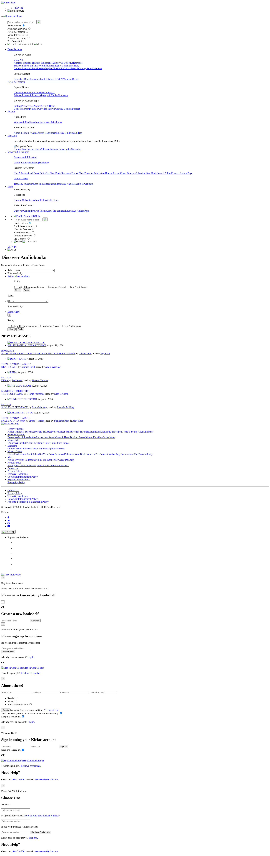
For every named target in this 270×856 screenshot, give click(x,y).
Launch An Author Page (77, 210)
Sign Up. (33, 837)
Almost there (8, 652)
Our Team (20, 465)
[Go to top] (8, 532)
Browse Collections (23, 200)
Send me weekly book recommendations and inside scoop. (30, 713)
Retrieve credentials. (31, 673)
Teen (42, 92)
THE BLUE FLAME (12, 394)
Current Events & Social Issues (29, 68)
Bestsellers (19, 79)
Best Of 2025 (56, 79)
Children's (97, 68)
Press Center (43, 465)
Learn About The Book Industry (137, 454)
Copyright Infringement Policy (23, 476)
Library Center (21, 178)
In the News (35, 108)
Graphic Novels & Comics (57, 68)
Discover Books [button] (15, 429)
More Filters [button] (14, 311)
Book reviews (15, 25)
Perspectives (27, 106)
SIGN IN (18, 8)
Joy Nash (105, 353)
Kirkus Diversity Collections (22, 459)
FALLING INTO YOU (13, 420)
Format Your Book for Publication (88, 173)
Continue (35, 621)
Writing (17, 162)
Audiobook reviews (18, 28)
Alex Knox (77, 420)
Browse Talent (38, 210)
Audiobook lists (42, 79)
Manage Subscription (60, 149)
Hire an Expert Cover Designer (120, 173)
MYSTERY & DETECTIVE (15, 391)
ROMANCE (7, 350)
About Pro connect (55, 210)
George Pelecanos (36, 394)
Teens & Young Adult (81, 68)
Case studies (39, 183)
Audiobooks (20, 62)
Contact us (13, 468)
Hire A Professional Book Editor (30, 173)
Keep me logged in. (11, 716)
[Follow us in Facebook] (8, 517)
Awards (37, 106)
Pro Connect (14, 41)
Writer (11, 701)
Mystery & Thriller (49, 95)
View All (18, 60)
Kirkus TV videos (94, 437)
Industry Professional (18, 704)
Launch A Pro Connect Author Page (174, 173)
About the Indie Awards (25, 133)
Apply (26, 290)
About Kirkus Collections (45, 200)
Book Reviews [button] (15, 49)
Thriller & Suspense (42, 62)
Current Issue (20, 149)
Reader (11, 698)
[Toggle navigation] (2, 16)
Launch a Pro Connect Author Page (103, 454)
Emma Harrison (37, 420)
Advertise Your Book (146, 173)
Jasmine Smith (28, 367)
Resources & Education (25, 157)
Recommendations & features (59, 183)
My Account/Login (64, 459)
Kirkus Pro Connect (45, 459)
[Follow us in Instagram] (9, 523)
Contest (28, 465)
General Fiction (21, 92)
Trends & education (23, 183)
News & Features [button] (16, 82)
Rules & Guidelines (65, 133)
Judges (78, 133)
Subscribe (76, 149)
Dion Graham (61, 394)
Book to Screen (21, 108)
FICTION (6, 377)
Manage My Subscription (42, 448)
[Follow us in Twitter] (9, 520)
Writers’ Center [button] (15, 451)
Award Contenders (46, 133)
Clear (17, 290)
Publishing (33, 162)
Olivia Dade (85, 353)
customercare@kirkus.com (46, 779)
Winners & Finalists (23, 122)
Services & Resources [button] (18, 152)
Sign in (5, 710)
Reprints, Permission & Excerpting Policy (19, 481)
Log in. (31, 657)
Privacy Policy (15, 471)
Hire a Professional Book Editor (23, 454)
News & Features (16, 31)
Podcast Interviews (17, 38)
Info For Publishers (59, 465)
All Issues (45, 149)
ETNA (5, 380)
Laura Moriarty (40, 407)
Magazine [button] (12, 135)
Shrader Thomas (40, 380)
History (75, 65)
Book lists (29, 79)
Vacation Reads (70, 79)
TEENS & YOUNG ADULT (16, 364)
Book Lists (23, 437)
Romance (77, 62)
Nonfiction (45, 65)
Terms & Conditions (18, 474)
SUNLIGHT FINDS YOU (15, 407)
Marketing (44, 162)
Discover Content (22, 210)
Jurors (59, 122)
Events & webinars (83, 183)
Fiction (29, 62)
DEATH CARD (9, 367)
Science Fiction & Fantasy (27, 65)
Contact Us (13, 490)
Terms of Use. (52, 710)
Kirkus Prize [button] (14, 440)
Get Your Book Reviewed (58, 173)
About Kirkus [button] (14, 462)
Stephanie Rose (62, 420)
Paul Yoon (17, 380)
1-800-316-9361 (18, 779)
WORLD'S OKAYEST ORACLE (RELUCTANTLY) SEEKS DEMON (38, 353)
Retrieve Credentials (40, 832)
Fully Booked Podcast (69, 108)
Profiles (17, 106)
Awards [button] (11, 111)
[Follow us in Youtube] (9, 526)
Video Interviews (16, 35)
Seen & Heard (48, 106)
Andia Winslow (53, 367)
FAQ (34, 465)
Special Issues (34, 149)
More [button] (10, 186)
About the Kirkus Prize (44, 122)
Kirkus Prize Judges (59, 443)
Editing (24, 162)
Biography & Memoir (61, 65)
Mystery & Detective (62, 62)
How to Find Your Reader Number (41, 815)
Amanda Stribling (65, 407)
